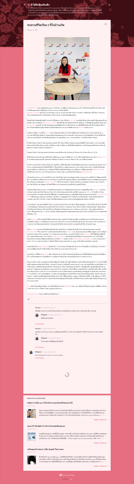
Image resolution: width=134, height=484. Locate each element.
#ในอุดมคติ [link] (67, 286)
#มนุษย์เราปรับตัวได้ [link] (33, 113)
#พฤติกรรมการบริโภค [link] (59, 236)
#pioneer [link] (46, 254)
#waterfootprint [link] (43, 246)
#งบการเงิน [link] (72, 120)
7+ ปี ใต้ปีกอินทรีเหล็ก (39, 4)
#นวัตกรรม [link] (87, 234)
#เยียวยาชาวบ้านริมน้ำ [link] (50, 123)
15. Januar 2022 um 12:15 (55, 338)
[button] (105, 24)
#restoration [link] (31, 125)
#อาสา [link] (47, 133)
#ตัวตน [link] (89, 192)
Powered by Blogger (68, 475)
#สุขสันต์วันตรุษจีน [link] (33, 294)
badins (70, 479)
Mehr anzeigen (100, 420)
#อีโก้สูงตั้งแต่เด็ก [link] (87, 172)
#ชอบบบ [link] (69, 232)
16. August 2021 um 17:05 (48, 328)
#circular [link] (33, 229)
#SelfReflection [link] (32, 108)
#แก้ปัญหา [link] (96, 190)
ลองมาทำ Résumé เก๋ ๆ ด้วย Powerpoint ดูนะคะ (46, 426)
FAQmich (44, 315)
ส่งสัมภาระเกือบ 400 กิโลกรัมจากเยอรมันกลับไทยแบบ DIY (50, 403)
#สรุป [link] (29, 286)
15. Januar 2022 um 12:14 (55, 315)
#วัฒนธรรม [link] (81, 239)
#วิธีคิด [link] (75, 239)
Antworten (39, 324)
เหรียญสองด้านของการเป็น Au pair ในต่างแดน (45, 449)
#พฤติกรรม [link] (88, 239)
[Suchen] (109, 5)
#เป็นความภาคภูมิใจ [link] (51, 182)
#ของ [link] (61, 239)
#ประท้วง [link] (34, 219)
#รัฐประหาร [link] (102, 157)
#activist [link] (81, 127)
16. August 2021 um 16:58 (48, 307)
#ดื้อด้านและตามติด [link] (99, 169)
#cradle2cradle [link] (32, 232)
